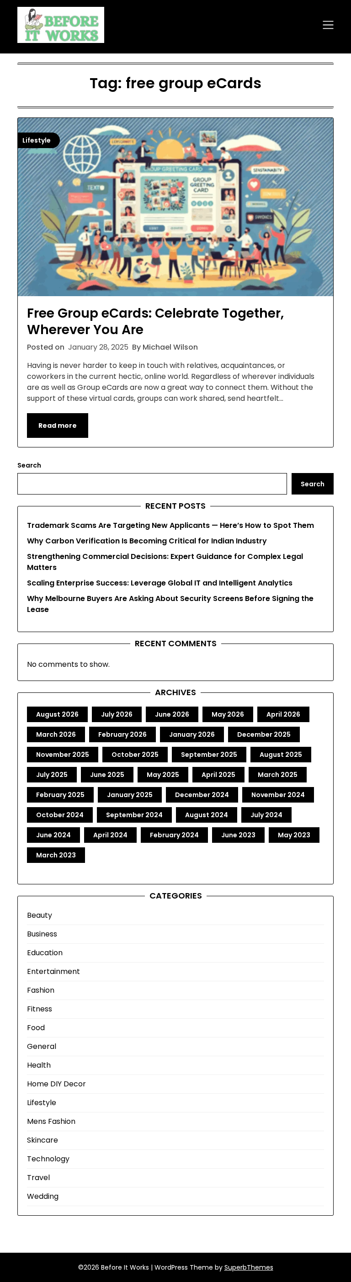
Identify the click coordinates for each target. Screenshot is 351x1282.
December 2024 (202, 794)
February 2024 (174, 835)
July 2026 (117, 714)
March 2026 (56, 734)
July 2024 (266, 814)
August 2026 (57, 714)
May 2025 (163, 774)
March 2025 (278, 774)
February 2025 (60, 794)
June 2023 (238, 835)
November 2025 (62, 754)
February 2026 (122, 734)
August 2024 (206, 814)
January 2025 (130, 794)
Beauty (39, 915)
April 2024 (110, 835)
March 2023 (56, 855)
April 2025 (218, 774)
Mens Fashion (51, 1121)
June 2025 (107, 774)
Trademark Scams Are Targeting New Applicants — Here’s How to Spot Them (170, 525)
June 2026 (172, 714)
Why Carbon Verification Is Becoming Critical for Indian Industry (147, 541)
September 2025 (209, 754)
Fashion (40, 990)
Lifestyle (41, 1102)
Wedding (42, 1196)
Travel (38, 1177)
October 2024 (60, 814)
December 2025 (264, 734)
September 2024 (134, 814)
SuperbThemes (248, 1267)
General (41, 1046)
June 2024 (53, 835)
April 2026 (283, 714)
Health (39, 1065)
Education (45, 952)
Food (36, 1027)
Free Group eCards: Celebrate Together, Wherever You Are (155, 321)
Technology (48, 1159)
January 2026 (192, 734)
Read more (57, 425)
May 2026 (228, 714)
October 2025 (135, 754)
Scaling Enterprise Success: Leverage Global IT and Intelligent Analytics (159, 583)
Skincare (42, 1140)
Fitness (39, 1009)
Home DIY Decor (56, 1084)
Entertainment (53, 971)
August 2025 (281, 754)
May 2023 (294, 835)
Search (29, 465)
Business (42, 934)
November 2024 (278, 794)
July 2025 (52, 774)
